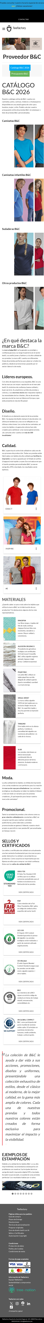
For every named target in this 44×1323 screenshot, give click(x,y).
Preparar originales (16, 1228)
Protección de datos (16, 1246)
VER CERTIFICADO (26, 892)
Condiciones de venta (17, 1251)
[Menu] (3, 28)
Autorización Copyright (18, 1236)
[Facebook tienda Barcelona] (23, 1303)
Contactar (23, 19)
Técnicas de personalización (19, 1225)
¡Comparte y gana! (16, 1311)
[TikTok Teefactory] (11, 1307)
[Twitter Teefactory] (11, 1303)
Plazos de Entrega (15, 1219)
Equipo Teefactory (15, 1280)
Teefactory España (8, 1319)
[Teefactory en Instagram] (17, 1303)
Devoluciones (14, 1222)
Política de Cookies (16, 1249)
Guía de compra (15, 1217)
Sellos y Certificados (16, 1233)
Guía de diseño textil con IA (19, 1230)
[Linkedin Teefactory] (28, 1303)
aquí (13, 6)
